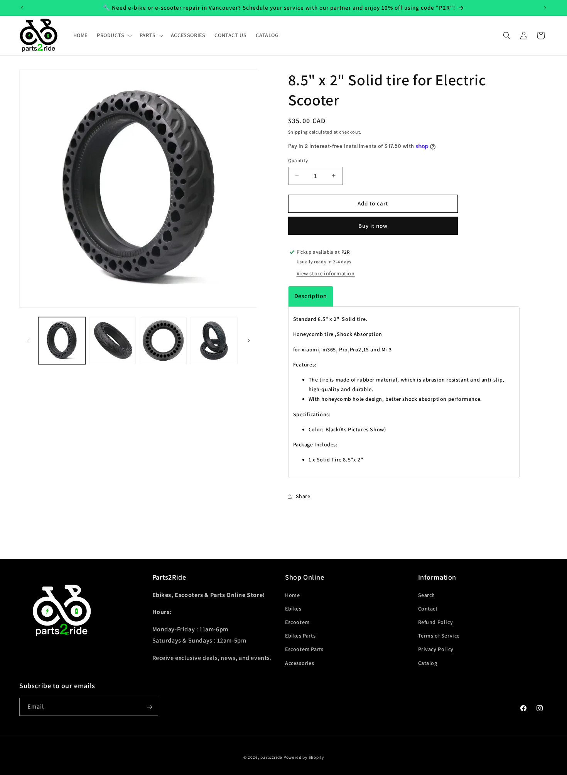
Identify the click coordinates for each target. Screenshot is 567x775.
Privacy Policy (436, 649)
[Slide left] (27, 340)
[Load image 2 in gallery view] (112, 340)
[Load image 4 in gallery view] (214, 340)
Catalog (427, 662)
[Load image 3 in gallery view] (163, 340)
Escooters (297, 621)
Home (292, 594)
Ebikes (293, 608)
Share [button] (303, 496)
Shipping (298, 132)
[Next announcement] (545, 7)
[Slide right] (248, 340)
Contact (428, 608)
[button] (113, 35)
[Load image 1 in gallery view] (61, 340)
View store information (326, 273)
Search (426, 594)
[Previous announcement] (22, 7)
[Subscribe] (149, 707)
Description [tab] (310, 296)
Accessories (299, 662)
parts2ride (271, 757)
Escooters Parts (304, 649)
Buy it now (373, 225)
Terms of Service (439, 635)
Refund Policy (435, 621)
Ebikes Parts (300, 635)
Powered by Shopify (304, 757)
